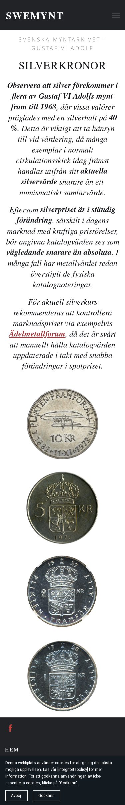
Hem (12, 749)
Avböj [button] (16, 795)
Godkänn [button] (46, 795)
